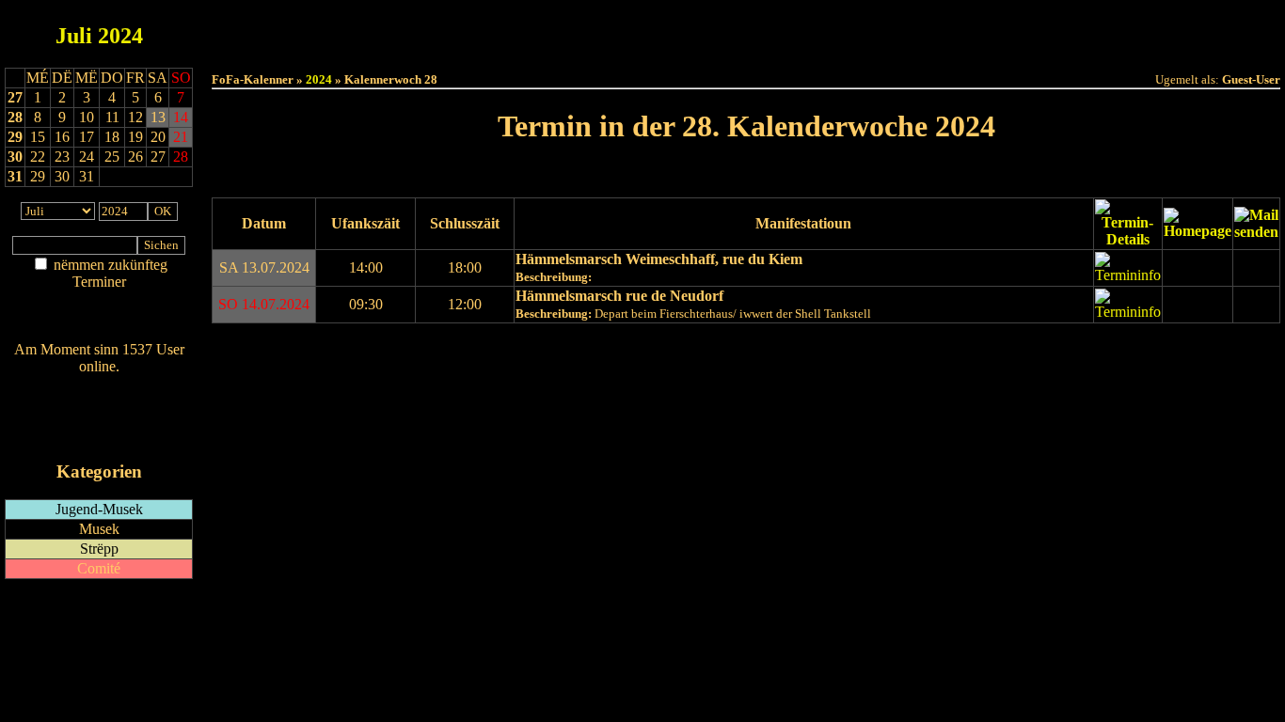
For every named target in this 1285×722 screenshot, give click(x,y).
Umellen (746, 47)
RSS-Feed (99, 418)
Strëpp (99, 549)
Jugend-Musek (99, 509)
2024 (120, 36)
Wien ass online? (98, 385)
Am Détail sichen (99, 300)
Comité (98, 568)
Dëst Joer (851, 29)
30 (15, 157)
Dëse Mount (746, 29)
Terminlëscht (957, 29)
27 (15, 97)
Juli (74, 36)
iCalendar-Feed (99, 436)
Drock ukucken (264, 348)
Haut (535, 29)
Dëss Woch (641, 29)
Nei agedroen (99, 318)
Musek (99, 529)
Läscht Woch (693, 381)
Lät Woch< (694, 174)
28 (15, 117)
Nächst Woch (799, 174)
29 (15, 137)
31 (15, 176)
